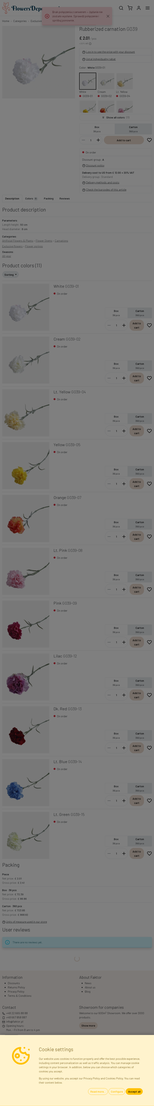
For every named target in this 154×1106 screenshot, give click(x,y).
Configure (117, 1091)
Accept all (134, 1091)
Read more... (98, 1091)
